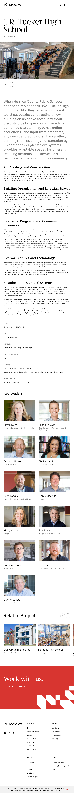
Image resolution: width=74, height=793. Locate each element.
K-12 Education (32, 739)
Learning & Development (60, 766)
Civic (28, 728)
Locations (30, 773)
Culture (29, 769)
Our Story (30, 762)
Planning (55, 739)
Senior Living (31, 749)
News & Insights (32, 777)
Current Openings (58, 762)
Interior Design (57, 735)
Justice (29, 735)
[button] (68, 5)
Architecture (56, 728)
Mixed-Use (30, 742)
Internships (56, 769)
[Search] (61, 5)
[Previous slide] (6, 84)
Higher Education (33, 732)
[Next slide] (11, 84)
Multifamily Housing (33, 746)
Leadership (31, 766)
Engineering (56, 732)
